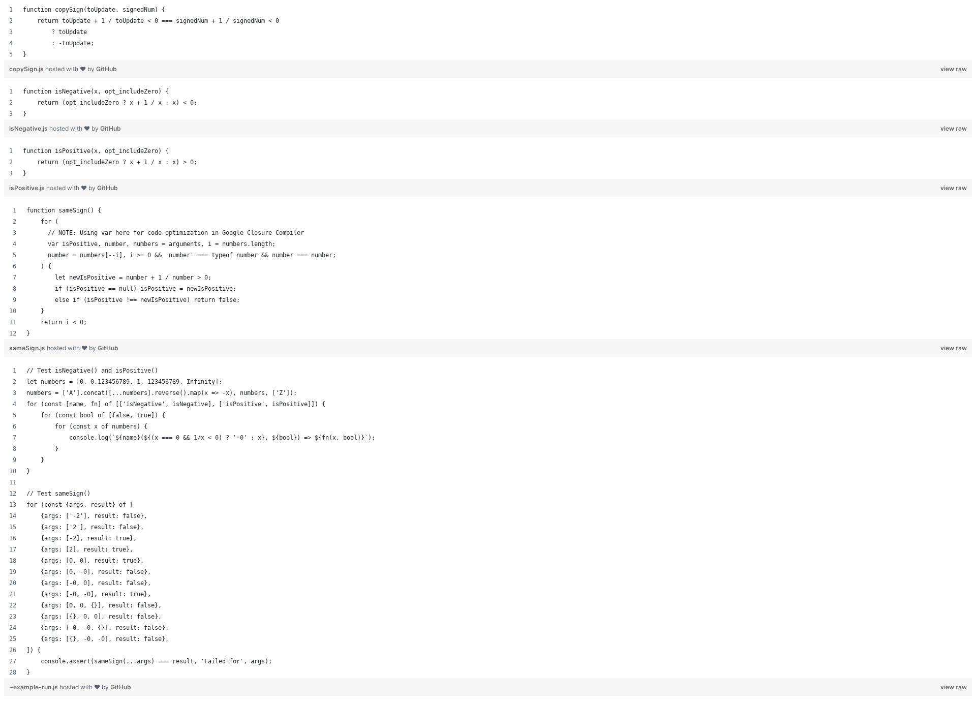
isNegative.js (29, 128)
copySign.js (27, 69)
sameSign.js (28, 348)
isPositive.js (27, 188)
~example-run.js (34, 687)
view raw (953, 69)
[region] (488, 32)
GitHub (106, 69)
